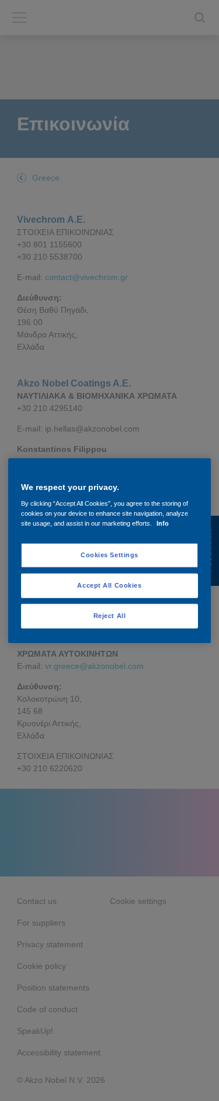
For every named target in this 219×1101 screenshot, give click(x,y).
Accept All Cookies (109, 585)
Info (163, 523)
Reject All (109, 615)
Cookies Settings (109, 554)
